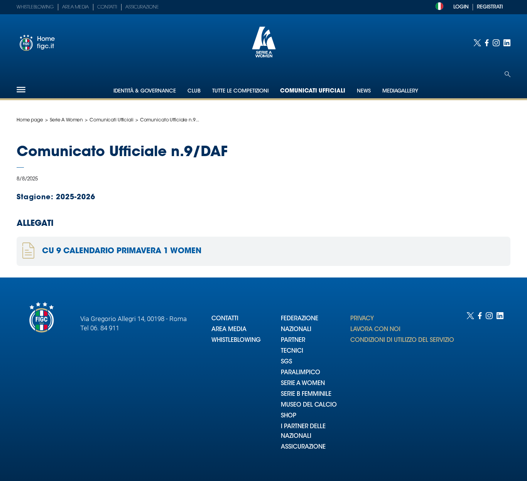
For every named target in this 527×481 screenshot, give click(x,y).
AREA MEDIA (229, 330)
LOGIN (461, 7)
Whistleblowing (35, 7)
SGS (286, 362)
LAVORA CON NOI (375, 330)
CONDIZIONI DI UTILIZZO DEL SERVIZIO (402, 340)
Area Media (75, 7)
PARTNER (293, 340)
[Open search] (507, 74)
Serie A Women (66, 120)
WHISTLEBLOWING (236, 340)
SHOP (288, 416)
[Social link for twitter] (477, 42)
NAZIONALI (296, 330)
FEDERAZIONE (299, 319)
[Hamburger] (21, 89)
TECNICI (292, 351)
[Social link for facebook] (487, 42)
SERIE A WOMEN (303, 384)
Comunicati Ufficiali (312, 91)
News (364, 91)
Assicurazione (142, 7)
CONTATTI (224, 319)
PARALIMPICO (300, 373)
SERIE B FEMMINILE (306, 394)
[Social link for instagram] (496, 42)
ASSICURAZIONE (303, 447)
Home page (30, 120)
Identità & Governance (144, 91)
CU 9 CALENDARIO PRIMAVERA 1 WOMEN (121, 251)
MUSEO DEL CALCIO (309, 405)
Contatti (107, 7)
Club (194, 91)
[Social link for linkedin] (506, 42)
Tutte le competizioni (240, 91)
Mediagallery (400, 91)
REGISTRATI (490, 7)
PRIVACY (362, 319)
